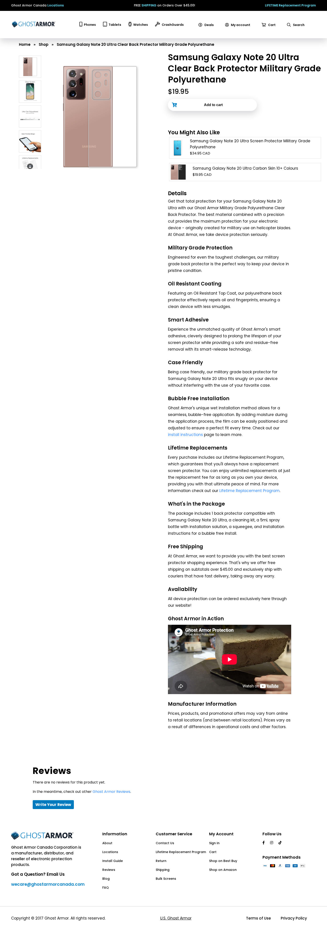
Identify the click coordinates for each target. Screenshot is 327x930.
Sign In (214, 843)
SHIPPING (148, 5)
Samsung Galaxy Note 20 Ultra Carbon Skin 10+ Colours (245, 168)
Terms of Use (258, 918)
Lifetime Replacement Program (249, 490)
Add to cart (213, 105)
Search (298, 25)
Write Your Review (53, 804)
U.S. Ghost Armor (176, 918)
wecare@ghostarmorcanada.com (48, 884)
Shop (43, 44)
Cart (271, 25)
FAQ (105, 887)
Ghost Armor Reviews (111, 791)
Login (231, 30)
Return (161, 861)
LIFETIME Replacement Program (290, 5)
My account (240, 25)
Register (233, 36)
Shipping (163, 870)
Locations (55, 5)
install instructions (185, 434)
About (107, 843)
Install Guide (112, 861)
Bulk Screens (166, 878)
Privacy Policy (294, 918)
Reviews (108, 870)
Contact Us (165, 843)
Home (24, 44)
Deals (209, 25)
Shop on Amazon (223, 870)
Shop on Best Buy (223, 861)
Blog (106, 878)
